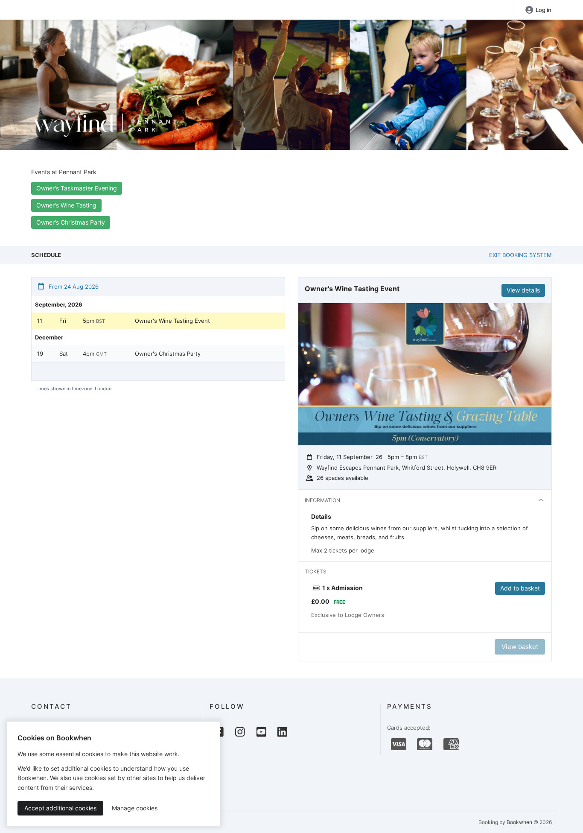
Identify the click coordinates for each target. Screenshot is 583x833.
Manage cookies (134, 808)
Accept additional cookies (60, 808)
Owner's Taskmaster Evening (76, 188)
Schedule (46, 254)
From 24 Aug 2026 (73, 286)
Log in (543, 9)
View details (523, 290)
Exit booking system (520, 254)
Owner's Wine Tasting (66, 205)
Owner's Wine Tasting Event (172, 320)
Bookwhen (519, 822)
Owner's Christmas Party (70, 222)
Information (322, 500)
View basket (519, 647)
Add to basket (520, 588)
